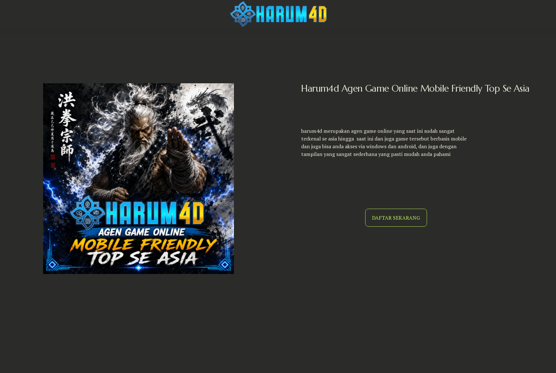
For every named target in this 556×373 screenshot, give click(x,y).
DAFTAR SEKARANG (396, 217)
